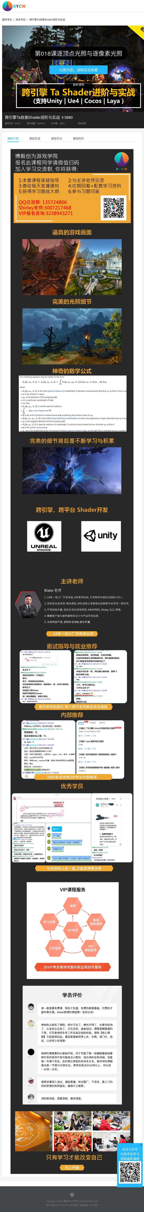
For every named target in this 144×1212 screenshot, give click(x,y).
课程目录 (34, 138)
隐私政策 (84, 1205)
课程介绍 (13, 138)
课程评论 (56, 138)
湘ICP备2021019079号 (57, 1205)
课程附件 (78, 138)
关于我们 (94, 1205)
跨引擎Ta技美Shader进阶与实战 (47, 19)
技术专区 (21, 19)
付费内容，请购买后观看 (78, 69)
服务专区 (7, 19)
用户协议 (74, 1205)
